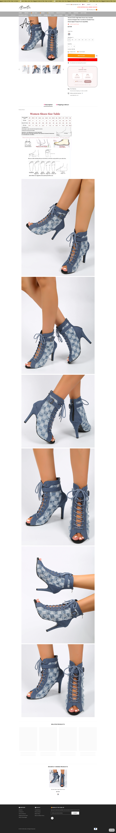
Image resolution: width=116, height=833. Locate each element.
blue (58, 794)
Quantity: (70, 43)
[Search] (92, 4)
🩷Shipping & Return (62, 105)
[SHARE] (96, 55)
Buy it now (82, 60)
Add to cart (81, 55)
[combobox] (91, 4)
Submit (75, 813)
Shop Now (87, 81)
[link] (28, 753)
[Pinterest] (52, 818)
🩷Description (48, 105)
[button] (19, 69)
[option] (41, 39)
